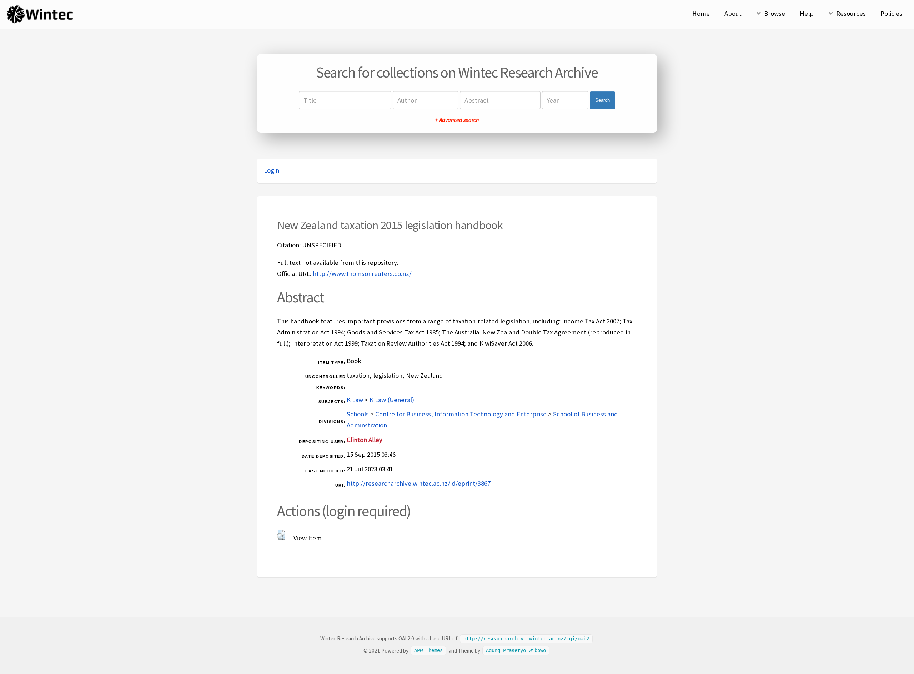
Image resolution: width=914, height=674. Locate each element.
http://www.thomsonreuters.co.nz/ (362, 273)
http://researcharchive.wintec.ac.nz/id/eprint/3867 (419, 483)
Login (271, 170)
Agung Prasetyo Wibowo (516, 651)
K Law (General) (392, 400)
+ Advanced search (457, 119)
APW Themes (428, 651)
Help (807, 13)
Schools (358, 414)
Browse (774, 13)
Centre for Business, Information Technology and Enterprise (461, 414)
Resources (851, 13)
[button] (281, 535)
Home (701, 13)
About (733, 13)
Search (602, 100)
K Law (355, 400)
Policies (891, 13)
